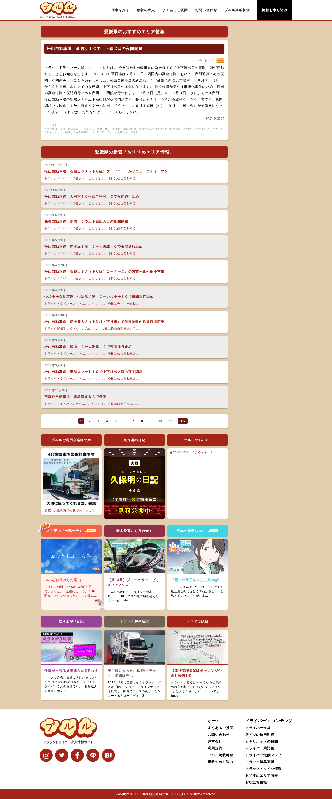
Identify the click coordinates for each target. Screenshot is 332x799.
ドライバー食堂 (258, 727)
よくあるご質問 (175, 10)
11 (171, 421)
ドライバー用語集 (260, 747)
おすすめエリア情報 (261, 775)
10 (160, 421)
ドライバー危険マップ (263, 754)
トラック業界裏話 (260, 761)
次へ (183, 421)
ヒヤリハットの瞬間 (261, 741)
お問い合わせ (206, 10)
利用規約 (215, 747)
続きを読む (215, 118)
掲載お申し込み (275, 10)
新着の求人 (146, 10)
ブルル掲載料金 (237, 10)
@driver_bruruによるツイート (191, 452)
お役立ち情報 (256, 782)
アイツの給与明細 (260, 734)
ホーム (214, 720)
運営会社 (215, 741)
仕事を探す (120, 10)
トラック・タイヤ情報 (263, 768)
